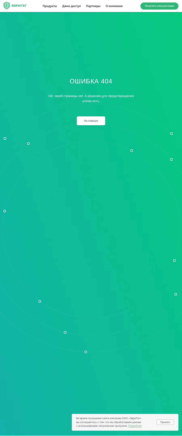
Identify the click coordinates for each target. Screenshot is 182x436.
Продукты (50, 6)
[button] (159, 6)
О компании (114, 6)
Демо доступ (71, 6)
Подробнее (135, 425)
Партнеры (93, 6)
